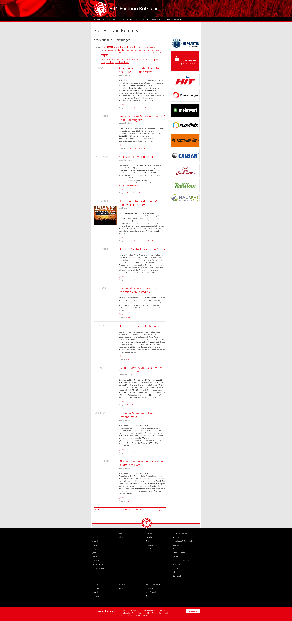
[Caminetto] (185, 170)
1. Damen (123, 47)
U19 (120, 50)
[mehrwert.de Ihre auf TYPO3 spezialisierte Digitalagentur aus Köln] (185, 110)
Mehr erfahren (141, 616)
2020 (133, 59)
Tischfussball (105, 53)
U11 (148, 50)
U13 (140, 50)
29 (141, 509)
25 (126, 509)
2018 (142, 59)
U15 (132, 50)
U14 (136, 50)
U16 (128, 50)
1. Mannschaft (136, 53)
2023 (118, 59)
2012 (107, 62)
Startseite (97, 24)
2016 (151, 59)
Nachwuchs (148, 108)
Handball (116, 47)
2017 (147, 59)
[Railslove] (185, 185)
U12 (144, 50)
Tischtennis (114, 53)
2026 (103, 59)
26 (130, 509)
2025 (108, 59)
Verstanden (192, 611)
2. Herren (138, 47)
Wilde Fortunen (154, 50)
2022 (123, 59)
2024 (113, 59)
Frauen (129, 53)
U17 (124, 50)
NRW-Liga (135, 193)
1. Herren (130, 47)
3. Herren (145, 47)
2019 (138, 59)
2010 (116, 62)
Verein (136, 108)
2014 (161, 59)
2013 (103, 62)
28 (137, 509)
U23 (116, 50)
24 (122, 509)
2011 (112, 62)
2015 (156, 59)
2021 (128, 59)
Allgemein (122, 53)
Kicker (104, 47)
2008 (126, 62)
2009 (121, 62)
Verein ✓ (109, 47)
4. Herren (152, 47)
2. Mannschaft (146, 53)
